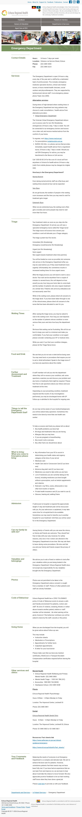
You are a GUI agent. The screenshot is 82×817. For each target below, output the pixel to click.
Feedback (50, 2)
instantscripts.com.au (55, 141)
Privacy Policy (20, 807)
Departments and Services (20, 793)
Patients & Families (61, 20)
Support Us (42, 2)
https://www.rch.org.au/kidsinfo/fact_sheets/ (48, 747)
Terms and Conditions (8, 807)
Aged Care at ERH (21, 28)
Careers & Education (21, 24)
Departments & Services (60, 24)
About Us (35, 2)
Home (30, 2)
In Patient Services (39, 793)
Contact (65, 2)
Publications (58, 2)
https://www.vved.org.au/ (53, 138)
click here (41, 784)
